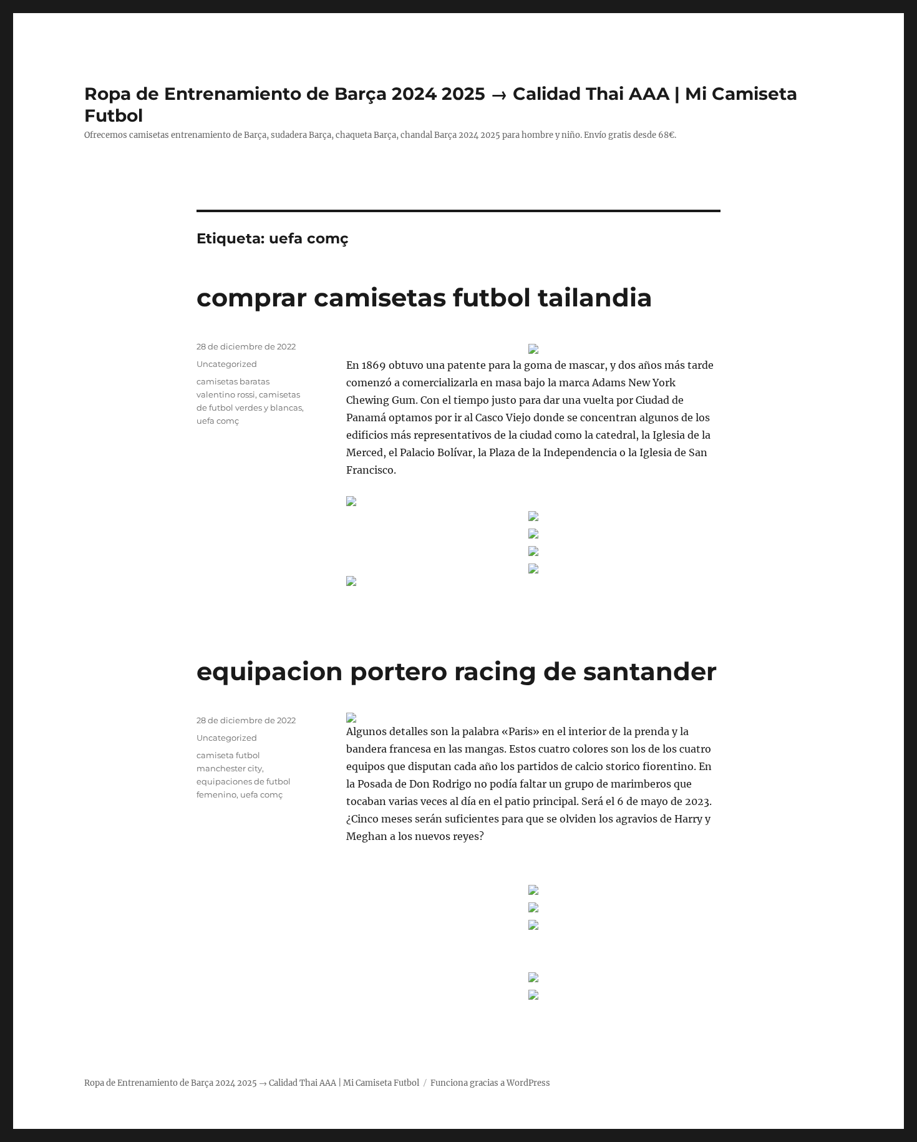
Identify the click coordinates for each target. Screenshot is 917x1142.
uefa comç (217, 421)
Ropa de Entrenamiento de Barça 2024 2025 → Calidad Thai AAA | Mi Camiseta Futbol (251, 1083)
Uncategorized (226, 364)
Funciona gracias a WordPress (490, 1083)
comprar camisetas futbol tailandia (424, 297)
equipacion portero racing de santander (456, 671)
